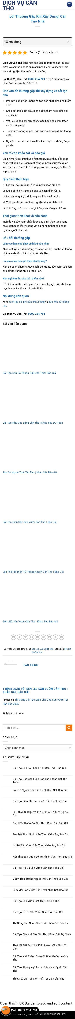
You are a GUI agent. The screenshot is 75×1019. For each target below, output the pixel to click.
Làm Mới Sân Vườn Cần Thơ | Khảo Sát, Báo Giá (40, 890)
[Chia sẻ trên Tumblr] (55, 637)
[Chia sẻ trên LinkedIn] (49, 637)
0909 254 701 (36, 79)
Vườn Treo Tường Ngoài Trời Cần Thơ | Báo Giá (40, 878)
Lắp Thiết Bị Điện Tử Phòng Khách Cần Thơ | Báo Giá (33, 571)
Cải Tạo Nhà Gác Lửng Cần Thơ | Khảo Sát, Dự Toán (33, 422)
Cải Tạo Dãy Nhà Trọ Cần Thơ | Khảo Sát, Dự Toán (42, 934)
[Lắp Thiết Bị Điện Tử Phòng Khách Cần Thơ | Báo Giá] (37, 548)
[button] (69, 4)
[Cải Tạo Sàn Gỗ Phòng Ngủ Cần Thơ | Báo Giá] (37, 350)
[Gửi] (69, 728)
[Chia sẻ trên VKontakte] (43, 637)
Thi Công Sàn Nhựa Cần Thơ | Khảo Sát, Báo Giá (41, 923)
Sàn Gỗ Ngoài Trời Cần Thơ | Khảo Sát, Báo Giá (30, 472)
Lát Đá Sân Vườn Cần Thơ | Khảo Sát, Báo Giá (39, 845)
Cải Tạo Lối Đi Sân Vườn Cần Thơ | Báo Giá (38, 912)
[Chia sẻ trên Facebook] (19, 637)
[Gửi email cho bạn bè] (31, 637)
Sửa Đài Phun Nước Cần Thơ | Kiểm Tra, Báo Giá (41, 834)
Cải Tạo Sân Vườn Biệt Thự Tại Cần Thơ (36, 901)
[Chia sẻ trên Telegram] (61, 637)
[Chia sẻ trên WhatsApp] (13, 637)
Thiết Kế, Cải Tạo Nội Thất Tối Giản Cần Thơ (38, 978)
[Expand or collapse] (68, 41)
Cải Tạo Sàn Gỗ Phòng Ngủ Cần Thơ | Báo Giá (29, 373)
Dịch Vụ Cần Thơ (20, 5)
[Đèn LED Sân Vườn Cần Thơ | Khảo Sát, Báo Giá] (37, 598)
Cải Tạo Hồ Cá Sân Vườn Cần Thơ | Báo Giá (38, 867)
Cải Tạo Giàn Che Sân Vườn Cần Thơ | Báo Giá (30, 522)
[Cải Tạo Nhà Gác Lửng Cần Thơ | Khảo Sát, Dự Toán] (37, 399)
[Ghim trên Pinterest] (37, 637)
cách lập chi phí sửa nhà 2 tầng (26, 301)
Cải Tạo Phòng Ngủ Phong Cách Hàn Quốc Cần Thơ (40, 969)
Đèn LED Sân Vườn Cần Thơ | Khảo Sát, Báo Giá (30, 621)
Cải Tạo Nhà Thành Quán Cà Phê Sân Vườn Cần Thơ (40, 958)
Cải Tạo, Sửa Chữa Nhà (43, 649)
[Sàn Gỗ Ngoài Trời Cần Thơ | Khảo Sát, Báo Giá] (37, 449)
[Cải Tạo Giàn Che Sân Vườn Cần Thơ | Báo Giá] (37, 499)
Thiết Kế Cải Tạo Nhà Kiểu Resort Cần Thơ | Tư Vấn (40, 947)
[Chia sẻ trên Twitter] (25, 637)
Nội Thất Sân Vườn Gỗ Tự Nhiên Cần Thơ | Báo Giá (42, 856)
